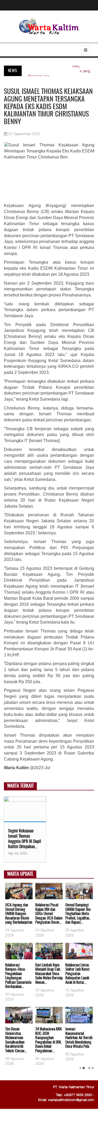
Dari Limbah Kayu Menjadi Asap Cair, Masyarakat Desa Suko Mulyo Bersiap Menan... (49, 974)
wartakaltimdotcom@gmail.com (71, 1100)
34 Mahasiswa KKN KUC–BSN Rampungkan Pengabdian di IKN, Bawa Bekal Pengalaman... (48, 1040)
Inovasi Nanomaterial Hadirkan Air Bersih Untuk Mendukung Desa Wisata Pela (79, 1038)
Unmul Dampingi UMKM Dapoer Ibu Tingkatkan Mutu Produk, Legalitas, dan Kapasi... (78, 913)
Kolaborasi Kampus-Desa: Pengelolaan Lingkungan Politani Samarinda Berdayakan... (18, 976)
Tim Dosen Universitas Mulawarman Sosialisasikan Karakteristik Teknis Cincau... (16, 1040)
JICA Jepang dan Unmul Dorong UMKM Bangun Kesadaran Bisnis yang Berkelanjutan (18, 913)
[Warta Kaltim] (49, 27)
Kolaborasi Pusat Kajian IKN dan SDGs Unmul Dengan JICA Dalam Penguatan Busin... (48, 913)
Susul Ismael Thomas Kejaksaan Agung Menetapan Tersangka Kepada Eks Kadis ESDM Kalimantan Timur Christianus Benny (48, 106)
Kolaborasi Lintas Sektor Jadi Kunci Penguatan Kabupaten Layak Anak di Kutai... (77, 974)
